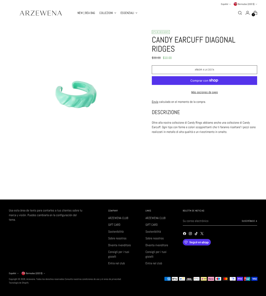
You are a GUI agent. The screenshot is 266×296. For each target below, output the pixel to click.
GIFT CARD (114, 225)
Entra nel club (116, 263)
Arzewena (30, 279)
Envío (155, 102)
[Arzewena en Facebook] (185, 234)
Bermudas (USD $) (246, 4)
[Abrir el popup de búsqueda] (240, 12)
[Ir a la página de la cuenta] (247, 12)
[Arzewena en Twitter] (202, 234)
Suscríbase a (249, 220)
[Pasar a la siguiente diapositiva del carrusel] (254, 187)
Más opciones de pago (204, 92)
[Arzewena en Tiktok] (196, 234)
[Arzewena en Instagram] (191, 234)
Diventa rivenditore (119, 245)
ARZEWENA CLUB (118, 218)
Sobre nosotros (117, 238)
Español (224, 4)
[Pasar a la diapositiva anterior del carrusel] (246, 187)
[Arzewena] (40, 12)
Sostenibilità (116, 232)
